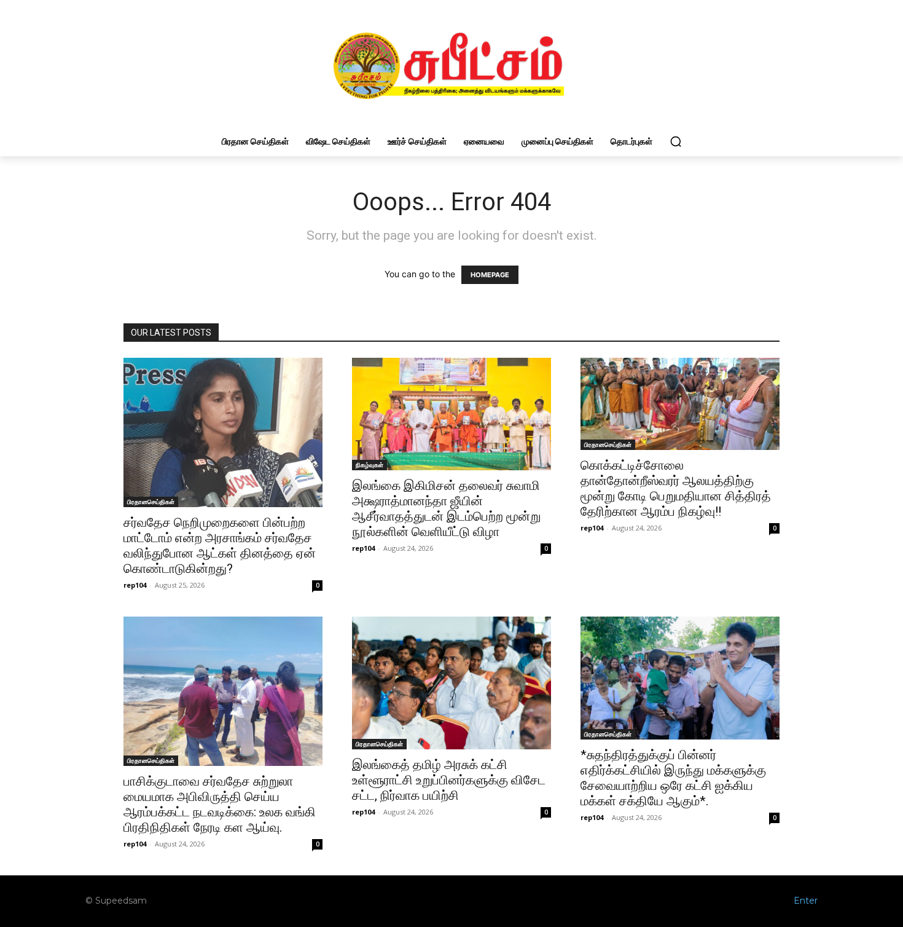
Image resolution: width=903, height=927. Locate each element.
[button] (675, 141)
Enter (806, 900)
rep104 (134, 585)
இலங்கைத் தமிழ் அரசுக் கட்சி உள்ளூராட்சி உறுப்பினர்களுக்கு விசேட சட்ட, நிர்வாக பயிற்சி (448, 780)
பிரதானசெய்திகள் (150, 501)
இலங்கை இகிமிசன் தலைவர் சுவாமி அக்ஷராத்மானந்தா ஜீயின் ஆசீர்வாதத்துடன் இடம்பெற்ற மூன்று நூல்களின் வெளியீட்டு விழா (446, 508)
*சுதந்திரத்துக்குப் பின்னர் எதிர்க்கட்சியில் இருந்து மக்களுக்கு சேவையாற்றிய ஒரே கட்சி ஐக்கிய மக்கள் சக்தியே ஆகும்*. (673, 778)
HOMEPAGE (490, 274)
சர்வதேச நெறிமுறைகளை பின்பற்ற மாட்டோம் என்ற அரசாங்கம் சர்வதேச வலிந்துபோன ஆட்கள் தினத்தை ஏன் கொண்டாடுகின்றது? (219, 545)
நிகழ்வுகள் (369, 464)
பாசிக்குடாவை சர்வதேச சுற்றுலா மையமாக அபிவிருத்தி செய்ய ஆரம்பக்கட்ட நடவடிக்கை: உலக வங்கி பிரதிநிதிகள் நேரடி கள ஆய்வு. (219, 804)
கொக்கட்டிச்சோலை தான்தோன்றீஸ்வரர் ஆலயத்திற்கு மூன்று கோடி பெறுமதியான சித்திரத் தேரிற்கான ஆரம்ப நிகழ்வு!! (675, 488)
